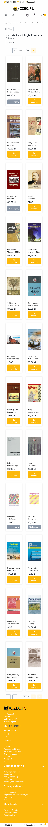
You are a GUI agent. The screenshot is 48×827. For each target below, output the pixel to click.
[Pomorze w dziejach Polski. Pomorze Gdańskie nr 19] (13, 604)
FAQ (5, 800)
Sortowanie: (10, 38)
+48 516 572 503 (14, 726)
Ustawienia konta (10, 813)
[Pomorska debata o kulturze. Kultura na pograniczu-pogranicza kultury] (13, 499)
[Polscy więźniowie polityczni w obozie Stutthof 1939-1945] (34, 446)
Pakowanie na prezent (12, 751)
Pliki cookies (8, 779)
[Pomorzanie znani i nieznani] (34, 551)
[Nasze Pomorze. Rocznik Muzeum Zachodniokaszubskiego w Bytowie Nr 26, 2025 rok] (13, 72)
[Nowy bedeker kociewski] (13, 126)
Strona (20, 50)
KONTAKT (7, 756)
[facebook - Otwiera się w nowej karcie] (6, 734)
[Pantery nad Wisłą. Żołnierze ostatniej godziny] (34, 339)
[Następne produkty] (33, 696)
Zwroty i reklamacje (11, 777)
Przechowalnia (9, 815)
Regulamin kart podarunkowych (16, 795)
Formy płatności (10, 792)
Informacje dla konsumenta (14, 782)
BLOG (6, 761)
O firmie (7, 747)
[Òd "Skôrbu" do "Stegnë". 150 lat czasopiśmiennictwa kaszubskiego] (13, 232)
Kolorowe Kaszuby (11, 754)
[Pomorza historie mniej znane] (13, 551)
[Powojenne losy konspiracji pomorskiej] (13, 658)
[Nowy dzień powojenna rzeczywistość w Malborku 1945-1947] (34, 126)
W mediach (8, 759)
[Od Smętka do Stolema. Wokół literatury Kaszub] (13, 286)
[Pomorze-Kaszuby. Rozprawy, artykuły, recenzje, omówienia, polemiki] (34, 604)
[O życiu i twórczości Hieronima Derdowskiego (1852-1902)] (34, 179)
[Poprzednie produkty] (14, 696)
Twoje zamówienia (11, 810)
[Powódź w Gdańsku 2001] (34, 658)
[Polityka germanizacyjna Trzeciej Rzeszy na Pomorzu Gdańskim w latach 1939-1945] (13, 446)
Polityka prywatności (12, 772)
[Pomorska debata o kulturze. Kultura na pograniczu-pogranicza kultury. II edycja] (34, 499)
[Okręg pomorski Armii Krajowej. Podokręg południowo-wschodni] (34, 286)
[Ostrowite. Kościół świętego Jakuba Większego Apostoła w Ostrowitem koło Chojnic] (13, 339)
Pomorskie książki (38, 23)
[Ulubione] (27, 15)
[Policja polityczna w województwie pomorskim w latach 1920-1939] (34, 393)
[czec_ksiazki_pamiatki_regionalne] (24, 708)
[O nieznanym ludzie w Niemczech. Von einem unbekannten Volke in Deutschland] (13, 179)
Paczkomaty (8, 797)
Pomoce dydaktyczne (12, 749)
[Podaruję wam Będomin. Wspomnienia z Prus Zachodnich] (13, 393)
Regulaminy (8, 774)
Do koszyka (34, 101)
